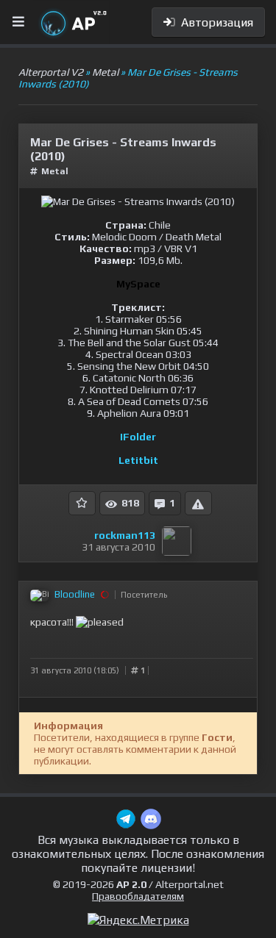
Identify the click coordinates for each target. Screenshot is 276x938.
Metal (54, 171)
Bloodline (74, 594)
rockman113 (124, 535)
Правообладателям (138, 896)
